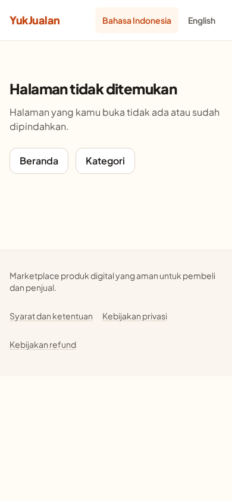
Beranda (39, 160)
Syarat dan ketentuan (51, 315)
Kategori (105, 160)
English (201, 20)
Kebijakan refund (43, 344)
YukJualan (35, 20)
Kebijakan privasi (134, 315)
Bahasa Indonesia (136, 20)
